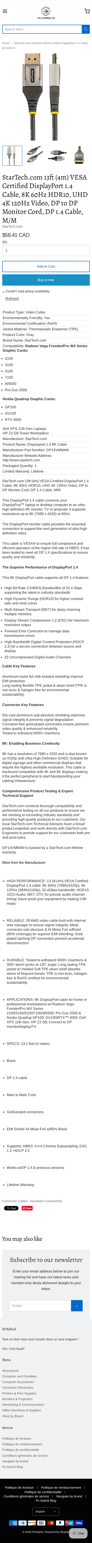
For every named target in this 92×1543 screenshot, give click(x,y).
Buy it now (46, 280)
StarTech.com (12, 226)
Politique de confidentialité (20, 1450)
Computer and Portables (19, 1376)
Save (29, 1208)
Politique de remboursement (22, 1444)
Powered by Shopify (57, 1532)
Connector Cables (15, 1201)
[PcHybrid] (46, 11)
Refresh (12, 298)
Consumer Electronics (17, 1387)
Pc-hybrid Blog (12, 1467)
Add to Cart (46, 266)
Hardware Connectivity (46, 1201)
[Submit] (86, 29)
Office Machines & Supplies (21, 1410)
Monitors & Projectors (17, 1399)
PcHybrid (37, 1532)
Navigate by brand (15, 1461)
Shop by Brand (12, 1416)
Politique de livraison (16, 1438)
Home (6, 43)
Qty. (5, 242)
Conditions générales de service (25, 1455)
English (40, 1511)
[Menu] (11, 11)
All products (10, 1370)
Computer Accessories (18, 1382)
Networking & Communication (23, 1404)
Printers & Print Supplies (19, 1393)
